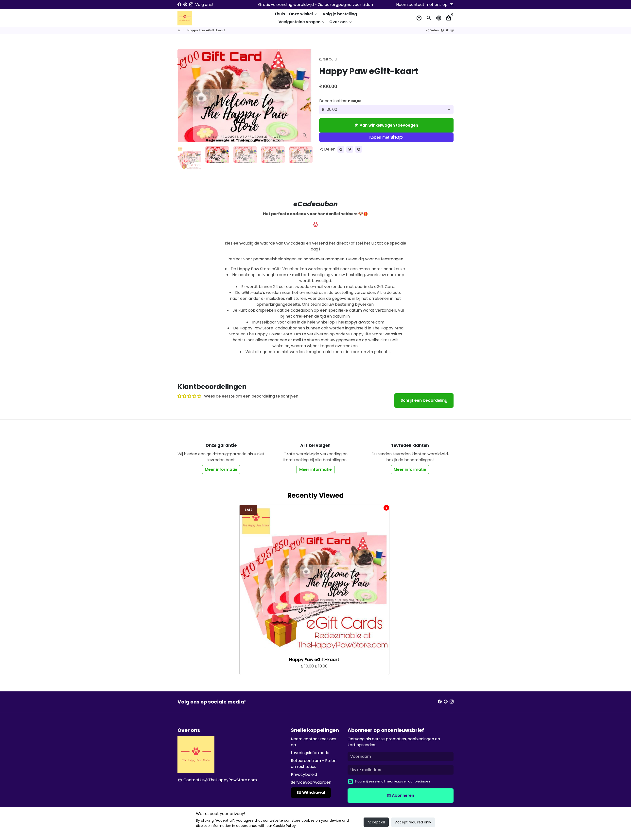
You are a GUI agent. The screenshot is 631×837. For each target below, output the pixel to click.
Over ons (340, 22)
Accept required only (413, 822)
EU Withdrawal (311, 792)
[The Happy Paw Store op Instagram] (191, 4)
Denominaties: (340, 101)
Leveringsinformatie (310, 753)
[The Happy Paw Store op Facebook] (179, 4)
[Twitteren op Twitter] (447, 30)
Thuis (279, 14)
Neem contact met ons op (313, 742)
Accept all (376, 822)
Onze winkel (303, 14)
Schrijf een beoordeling (424, 400)
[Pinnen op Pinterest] (452, 30)
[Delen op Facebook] (442, 30)
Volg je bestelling (340, 14)
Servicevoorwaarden (311, 782)
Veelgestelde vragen (302, 22)
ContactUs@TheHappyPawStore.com (217, 780)
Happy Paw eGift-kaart (206, 30)
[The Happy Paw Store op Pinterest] (185, 4)
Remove (386, 508)
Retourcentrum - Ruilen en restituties (313, 763)
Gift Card (328, 59)
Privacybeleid (304, 774)
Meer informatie (221, 469)
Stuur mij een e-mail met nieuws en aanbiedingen (392, 781)
